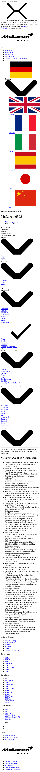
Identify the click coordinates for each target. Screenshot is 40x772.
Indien (3, 411)
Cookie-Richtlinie (11, 761)
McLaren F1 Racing (12, 650)
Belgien (4, 311)
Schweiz (4, 345)
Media (7, 648)
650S (7, 682)
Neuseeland (5, 417)
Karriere (8, 646)
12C (6, 679)
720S (7, 690)
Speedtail (8, 719)
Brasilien (4, 280)
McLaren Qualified (11, 222)
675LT (7, 686)
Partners (8, 644)
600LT (7, 665)
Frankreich (5, 313)
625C (7, 671)
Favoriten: (9, 52)
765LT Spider (10, 700)
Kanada (4, 256)
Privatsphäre (9, 765)
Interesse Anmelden (11, 737)
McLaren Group (10, 641)
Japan (3, 413)
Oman (3, 375)
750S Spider (9, 696)
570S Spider (9, 663)
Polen (3, 339)
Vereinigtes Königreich (9, 347)
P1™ (7, 711)
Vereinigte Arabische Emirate (11, 383)
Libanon (4, 373)
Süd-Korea (5, 425)
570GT (7, 660)
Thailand (4, 421)
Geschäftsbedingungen (12, 767)
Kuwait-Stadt (5, 371)
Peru (3, 286)
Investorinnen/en (10, 642)
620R (7, 669)
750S (7, 694)
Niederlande (5, 322)
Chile (3, 282)
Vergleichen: (10, 54)
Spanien (4, 341)
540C (7, 658)
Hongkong (5, 407)
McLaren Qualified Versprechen (16, 58)
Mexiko (4, 284)
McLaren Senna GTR (12, 717)
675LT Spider (10, 688)
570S (7, 661)
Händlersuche (9, 56)
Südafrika (4, 381)
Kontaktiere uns (10, 736)
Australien (4, 405)
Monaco (4, 320)
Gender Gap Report (11, 763)
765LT (7, 698)
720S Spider (9, 692)
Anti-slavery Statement (12, 769)
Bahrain (4, 369)
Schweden (4, 343)
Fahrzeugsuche (10, 50)
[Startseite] (17, 45)
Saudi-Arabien (6, 379)
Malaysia (4, 415)
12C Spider (9, 680)
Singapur (4, 419)
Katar (3, 377)
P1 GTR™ (9, 713)
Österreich (4, 309)
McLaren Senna (10, 715)
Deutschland (5, 314)
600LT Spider (10, 667)
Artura (7, 702)
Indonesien (5, 409)
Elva (6, 709)
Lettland (4, 318)
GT (6, 726)
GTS (6, 728)
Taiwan (3, 423)
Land (2, 260)
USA (3, 258)
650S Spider (9, 684)
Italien (3, 316)
